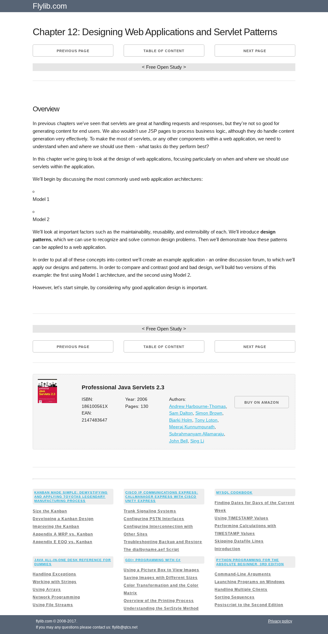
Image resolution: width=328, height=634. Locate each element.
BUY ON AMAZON (261, 402)
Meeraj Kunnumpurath (192, 426)
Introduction (227, 549)
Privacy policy (280, 621)
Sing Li (197, 441)
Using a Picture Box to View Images (161, 570)
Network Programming (56, 597)
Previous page (73, 51)
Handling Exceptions (54, 574)
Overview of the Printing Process (159, 600)
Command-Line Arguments (243, 574)
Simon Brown (208, 413)
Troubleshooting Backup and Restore (163, 542)
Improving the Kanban (56, 526)
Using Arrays (47, 589)
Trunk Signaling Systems (150, 511)
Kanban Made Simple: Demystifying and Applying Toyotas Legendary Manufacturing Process (71, 497)
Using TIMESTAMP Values (241, 518)
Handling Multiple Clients (241, 589)
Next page (254, 51)
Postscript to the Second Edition (249, 605)
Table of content (164, 51)
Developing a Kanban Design (63, 519)
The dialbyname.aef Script (151, 549)
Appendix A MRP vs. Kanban (63, 534)
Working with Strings (55, 582)
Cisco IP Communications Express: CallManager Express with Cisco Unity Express (161, 497)
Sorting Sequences (235, 597)
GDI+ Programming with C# (153, 560)
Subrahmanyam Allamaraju (196, 434)
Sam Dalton (181, 413)
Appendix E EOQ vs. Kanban (62, 542)
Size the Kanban (50, 511)
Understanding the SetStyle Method (161, 608)
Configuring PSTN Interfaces (154, 519)
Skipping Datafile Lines (239, 541)
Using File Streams (53, 605)
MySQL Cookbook (234, 492)
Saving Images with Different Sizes (161, 577)
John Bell (178, 441)
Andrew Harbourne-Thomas (197, 406)
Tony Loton (206, 420)
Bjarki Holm (180, 420)
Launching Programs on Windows (250, 582)
